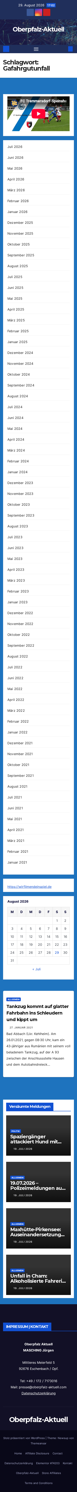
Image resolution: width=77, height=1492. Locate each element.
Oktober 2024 (18, 374)
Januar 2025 (17, 342)
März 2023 (16, 580)
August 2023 (17, 526)
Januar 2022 (17, 732)
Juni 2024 (15, 418)
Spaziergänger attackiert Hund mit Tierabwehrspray (34, 1142)
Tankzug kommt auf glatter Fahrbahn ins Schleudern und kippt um (37, 1013)
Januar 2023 (17, 602)
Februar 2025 (18, 331)
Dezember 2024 (20, 353)
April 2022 (15, 700)
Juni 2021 (15, 808)
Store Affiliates (51, 1473)
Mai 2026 (15, 168)
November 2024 (20, 363)
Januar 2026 (17, 212)
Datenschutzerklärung (39, 1393)
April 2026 (15, 179)
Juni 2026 (15, 157)
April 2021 (15, 830)
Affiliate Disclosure (37, 1453)
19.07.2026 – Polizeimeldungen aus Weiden (37, 1188)
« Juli (36, 969)
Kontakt (67, 1463)
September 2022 (20, 645)
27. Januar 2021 (21, 1027)
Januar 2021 (17, 862)
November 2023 (20, 494)
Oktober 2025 (18, 244)
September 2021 (20, 776)
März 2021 (15, 841)
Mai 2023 (15, 559)
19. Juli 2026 (23, 1148)
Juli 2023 (14, 537)
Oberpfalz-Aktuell (38, 29)
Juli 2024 (14, 407)
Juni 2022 (15, 678)
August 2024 (17, 396)
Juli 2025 (14, 277)
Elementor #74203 (48, 1463)
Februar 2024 (18, 461)
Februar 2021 (17, 851)
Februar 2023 (18, 591)
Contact (58, 1453)
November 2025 (20, 233)
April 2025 (15, 309)
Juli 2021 (14, 797)
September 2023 (20, 515)
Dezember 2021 (20, 743)
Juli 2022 (14, 667)
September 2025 (20, 255)
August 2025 (17, 266)
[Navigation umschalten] (36, 49)
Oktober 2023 (18, 504)
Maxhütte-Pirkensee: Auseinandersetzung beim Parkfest (35, 1234)
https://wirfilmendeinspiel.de (29, 887)
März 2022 (16, 710)
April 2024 (15, 439)
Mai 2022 (15, 689)
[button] (64, 49)
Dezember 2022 (20, 613)
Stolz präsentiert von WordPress (24, 1438)
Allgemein (14, 999)
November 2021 (20, 754)
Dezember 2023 (20, 483)
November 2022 (20, 624)
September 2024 (20, 385)
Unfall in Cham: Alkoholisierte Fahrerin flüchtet (37, 1281)
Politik (15, 1131)
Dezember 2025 (20, 223)
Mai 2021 (14, 819)
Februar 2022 (18, 721)
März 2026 (16, 190)
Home (18, 1453)
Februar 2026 (18, 201)
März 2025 (16, 320)
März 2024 (16, 450)
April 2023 (15, 570)
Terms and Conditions (39, 1483)
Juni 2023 (15, 548)
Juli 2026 (14, 147)
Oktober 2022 (18, 635)
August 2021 (17, 786)
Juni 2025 (15, 288)
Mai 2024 (15, 429)
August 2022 (17, 656)
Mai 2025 (15, 298)
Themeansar (38, 1443)
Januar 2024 (17, 472)
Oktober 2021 (18, 765)
